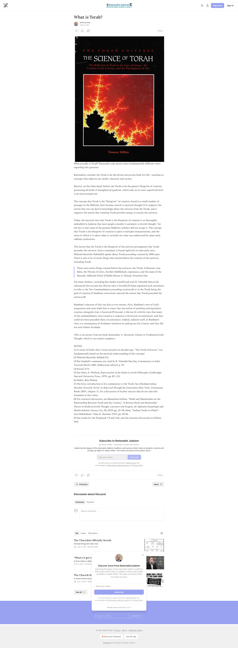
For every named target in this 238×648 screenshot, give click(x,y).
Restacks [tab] (90, 502)
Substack (106, 643)
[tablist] (84, 502)
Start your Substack (112, 636)
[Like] (76, 30)
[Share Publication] (207, 5)
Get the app (131, 636)
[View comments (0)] (82, 30)
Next (156, 484)
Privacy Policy (138, 600)
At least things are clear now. (86, 543)
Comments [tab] (79, 502)
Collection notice (135, 630)
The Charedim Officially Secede (92, 540)
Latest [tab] (83, 533)
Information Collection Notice (118, 600)
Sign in (230, 5)
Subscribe (217, 5)
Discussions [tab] (93, 533)
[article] (119, 545)
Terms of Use (131, 598)
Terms (124, 630)
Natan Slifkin (85, 22)
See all (79, 592)
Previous (83, 484)
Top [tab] (76, 533)
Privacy (117, 630)
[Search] (202, 5)
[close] (143, 555)
